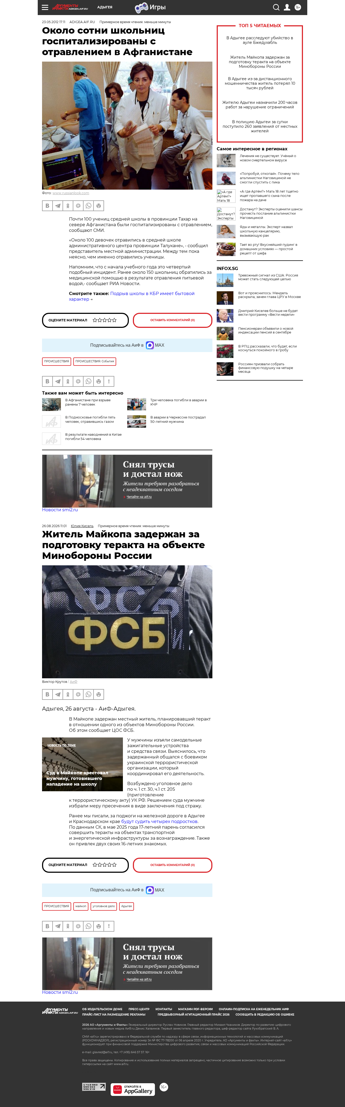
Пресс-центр (139, 1009)
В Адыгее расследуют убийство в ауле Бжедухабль (259, 40)
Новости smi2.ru (60, 509)
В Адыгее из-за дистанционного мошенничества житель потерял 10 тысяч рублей (260, 83)
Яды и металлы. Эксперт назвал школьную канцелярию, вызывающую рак (266, 231)
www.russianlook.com (71, 193)
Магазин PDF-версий (195, 1009)
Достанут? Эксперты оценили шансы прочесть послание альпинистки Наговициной (271, 213)
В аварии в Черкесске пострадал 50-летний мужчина (178, 419)
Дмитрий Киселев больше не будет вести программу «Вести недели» (268, 313)
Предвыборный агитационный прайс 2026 (193, 1014)
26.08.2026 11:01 (54, 526)
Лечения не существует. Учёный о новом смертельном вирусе (268, 158)
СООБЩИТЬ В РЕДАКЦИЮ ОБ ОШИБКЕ (265, 1014)
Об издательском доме (102, 1009)
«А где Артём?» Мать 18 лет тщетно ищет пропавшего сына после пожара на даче (269, 195)
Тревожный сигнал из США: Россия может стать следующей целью (268, 277)
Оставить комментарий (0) (172, 320)
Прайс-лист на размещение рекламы (113, 1014)
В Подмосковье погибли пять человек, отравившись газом (90, 419)
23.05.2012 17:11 (53, 22)
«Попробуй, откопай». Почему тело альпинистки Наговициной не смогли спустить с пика (269, 178)
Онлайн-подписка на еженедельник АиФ (254, 1009)
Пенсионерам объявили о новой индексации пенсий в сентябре (265, 330)
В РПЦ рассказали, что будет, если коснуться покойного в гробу (267, 348)
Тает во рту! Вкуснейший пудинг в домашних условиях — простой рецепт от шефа (268, 249)
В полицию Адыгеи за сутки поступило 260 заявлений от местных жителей (260, 126)
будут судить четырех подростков (159, 821)
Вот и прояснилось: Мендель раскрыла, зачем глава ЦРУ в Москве (269, 295)
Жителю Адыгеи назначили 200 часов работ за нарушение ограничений (260, 104)
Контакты (164, 1009)
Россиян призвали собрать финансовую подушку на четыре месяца (265, 368)
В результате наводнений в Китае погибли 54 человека (93, 436)
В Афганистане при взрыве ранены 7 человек (88, 402)
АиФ (73, 682)
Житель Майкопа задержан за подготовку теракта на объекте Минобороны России (260, 62)
